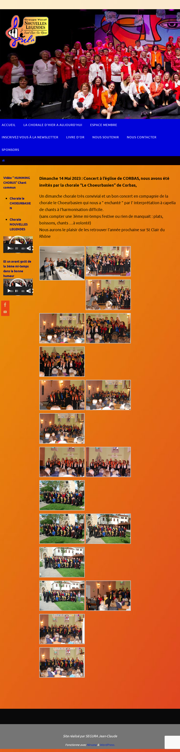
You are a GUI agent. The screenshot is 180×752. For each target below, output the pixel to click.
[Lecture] (9, 248)
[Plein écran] (31, 248)
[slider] (16, 248)
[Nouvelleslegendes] (4, 305)
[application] (18, 244)
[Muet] (29, 248)
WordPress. (107, 745)
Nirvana (92, 745)
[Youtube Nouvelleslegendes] (4, 312)
